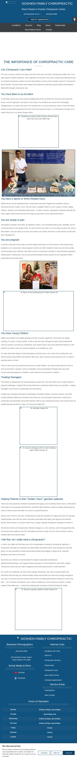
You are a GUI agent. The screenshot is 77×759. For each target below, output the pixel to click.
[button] (74, 19)
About (47, 25)
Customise (44, 753)
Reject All (56, 753)
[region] (38, 751)
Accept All (69, 753)
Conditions (16, 25)
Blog (39, 25)
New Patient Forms (33, 30)
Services (28, 25)
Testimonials (60, 25)
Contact (49, 30)
